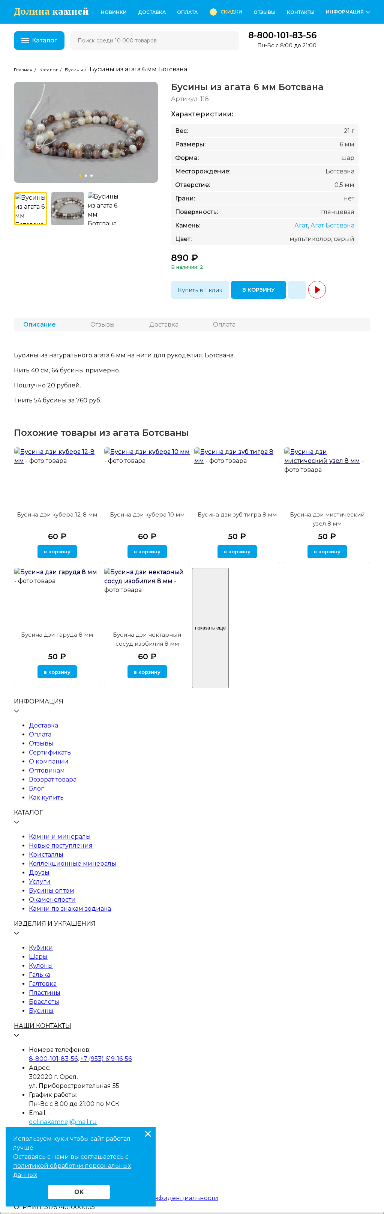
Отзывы (265, 12)
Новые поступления (61, 845)
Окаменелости (52, 899)
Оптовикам (47, 770)
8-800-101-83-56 (282, 35)
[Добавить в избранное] (297, 290)
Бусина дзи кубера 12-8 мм (57, 514)
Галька (39, 974)
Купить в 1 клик (200, 290)
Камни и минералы (60, 836)
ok (79, 1192)
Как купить (46, 797)
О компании (49, 761)
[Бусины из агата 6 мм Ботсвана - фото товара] (30, 209)
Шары (38, 956)
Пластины (44, 992)
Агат (301, 225)
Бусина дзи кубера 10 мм (147, 514)
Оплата (187, 12)
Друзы (39, 872)
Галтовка (43, 983)
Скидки (231, 12)
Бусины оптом (51, 890)
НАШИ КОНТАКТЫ (42, 1025)
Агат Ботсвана (332, 225)
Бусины (41, 1010)
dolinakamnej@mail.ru (63, 1121)
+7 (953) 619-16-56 (106, 1058)
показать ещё (210, 628)
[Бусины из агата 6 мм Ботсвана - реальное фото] (67, 209)
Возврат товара (52, 779)
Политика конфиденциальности (166, 1198)
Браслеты (44, 1001)
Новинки (114, 12)
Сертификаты (50, 752)
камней (51, 12)
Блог (36, 788)
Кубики (41, 947)
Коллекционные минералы (72, 863)
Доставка (152, 12)
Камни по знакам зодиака (70, 908)
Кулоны (41, 965)
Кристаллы (46, 854)
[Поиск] (228, 40)
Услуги (40, 881)
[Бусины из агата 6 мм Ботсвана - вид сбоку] (104, 209)
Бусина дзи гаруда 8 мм (57, 634)
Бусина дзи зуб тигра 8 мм (237, 514)
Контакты (301, 12)
